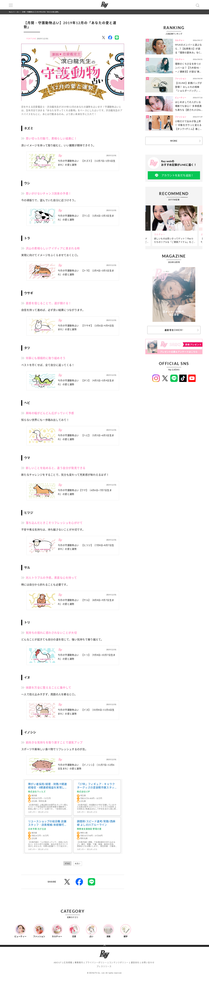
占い (18, 12)
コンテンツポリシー (119, 962)
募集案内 (79, 962)
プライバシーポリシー (96, 962)
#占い (77, 863)
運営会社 (135, 962)
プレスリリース (104, 966)
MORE (173, 141)
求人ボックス (43, 812)
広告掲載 (68, 962)
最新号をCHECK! (174, 330)
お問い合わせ (148, 962)
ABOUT (58, 962)
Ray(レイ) (12, 12)
